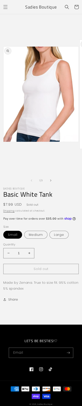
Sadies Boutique (44, 404)
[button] (5, 7)
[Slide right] (51, 180)
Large (59, 235)
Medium (36, 235)
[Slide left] (31, 180)
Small (12, 235)
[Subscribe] (68, 353)
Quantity (9, 244)
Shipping (9, 210)
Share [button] (13, 299)
